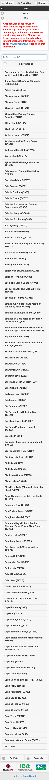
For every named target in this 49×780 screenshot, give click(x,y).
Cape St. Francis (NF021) (17, 704)
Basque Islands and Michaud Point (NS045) (22, 290)
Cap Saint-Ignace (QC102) (17, 619)
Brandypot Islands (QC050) (18, 541)
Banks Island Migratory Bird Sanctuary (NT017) (24, 245)
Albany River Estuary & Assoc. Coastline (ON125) (20, 115)
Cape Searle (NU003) (15, 698)
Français (38, 758)
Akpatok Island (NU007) (16, 108)
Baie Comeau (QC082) (15, 186)
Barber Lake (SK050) (15, 258)
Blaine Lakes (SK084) (15, 481)
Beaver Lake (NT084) (15, 364)
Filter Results (26, 64)
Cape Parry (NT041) (14, 686)
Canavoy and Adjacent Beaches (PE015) (21, 600)
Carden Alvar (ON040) (15, 728)
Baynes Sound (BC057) (16, 336)
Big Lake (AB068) (13, 436)
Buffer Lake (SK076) (14, 568)
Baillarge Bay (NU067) (15, 225)
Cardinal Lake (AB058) (16, 734)
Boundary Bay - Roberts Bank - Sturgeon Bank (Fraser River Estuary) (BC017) (23, 526)
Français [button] (43, 3)
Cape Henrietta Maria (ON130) (19, 667)
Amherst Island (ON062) (16, 135)
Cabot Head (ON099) (15, 574)
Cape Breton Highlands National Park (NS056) (23, 639)
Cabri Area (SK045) (14, 580)
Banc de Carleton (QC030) (17, 237)
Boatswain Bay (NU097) (16, 505)
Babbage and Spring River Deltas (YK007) (21, 172)
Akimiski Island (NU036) (16, 96)
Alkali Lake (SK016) (14, 129)
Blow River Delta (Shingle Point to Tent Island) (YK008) (24, 488)
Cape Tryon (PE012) (14, 716)
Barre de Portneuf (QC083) (18, 277)
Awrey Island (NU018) (15, 156)
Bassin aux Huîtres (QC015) (18, 298)
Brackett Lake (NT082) (15, 535)
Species (25, 13)
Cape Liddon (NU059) (15, 673)
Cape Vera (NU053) (14, 722)
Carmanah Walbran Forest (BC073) (22, 740)
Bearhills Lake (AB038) (16, 358)
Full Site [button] (8, 3)
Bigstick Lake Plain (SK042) (18, 457)
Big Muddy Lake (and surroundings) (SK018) (23, 443)
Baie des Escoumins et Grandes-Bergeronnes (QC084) (21, 205)
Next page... (10, 746)
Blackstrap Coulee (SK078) (18, 475)
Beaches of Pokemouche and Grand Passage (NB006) (23, 344)
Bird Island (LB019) (14, 463)
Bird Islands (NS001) (15, 469)
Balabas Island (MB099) (16, 231)
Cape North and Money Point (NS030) (23, 680)
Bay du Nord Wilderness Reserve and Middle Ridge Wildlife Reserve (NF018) (24, 329)
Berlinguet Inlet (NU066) (16, 394)
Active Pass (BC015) (15, 90)
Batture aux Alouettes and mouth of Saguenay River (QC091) (22, 305)
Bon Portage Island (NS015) (18, 511)
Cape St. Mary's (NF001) (16, 710)
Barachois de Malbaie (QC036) (20, 252)
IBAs (26, 8)
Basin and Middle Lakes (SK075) (21, 283)
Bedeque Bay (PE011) (15, 376)
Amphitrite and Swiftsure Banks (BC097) (20, 142)
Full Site (14, 758)
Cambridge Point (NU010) (17, 586)
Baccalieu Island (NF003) (17, 180)
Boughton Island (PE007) (17, 517)
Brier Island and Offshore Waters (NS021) (21, 548)
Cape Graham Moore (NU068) (19, 655)
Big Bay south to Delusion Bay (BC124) (20, 413)
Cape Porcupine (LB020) (17, 692)
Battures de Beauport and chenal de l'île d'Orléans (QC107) (23, 320)
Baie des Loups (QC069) (17, 213)
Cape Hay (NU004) (13, 661)
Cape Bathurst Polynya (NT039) (20, 632)
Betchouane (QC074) (15, 400)
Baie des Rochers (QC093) (18, 219)
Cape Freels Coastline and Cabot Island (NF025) (21, 648)
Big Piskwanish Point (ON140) (19, 451)
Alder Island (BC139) (15, 123)
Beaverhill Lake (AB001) (16, 370)
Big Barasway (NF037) (15, 406)
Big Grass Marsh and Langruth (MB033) (20, 428)
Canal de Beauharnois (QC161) (20, 592)
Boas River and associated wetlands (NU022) (23, 497)
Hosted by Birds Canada (24, 776)
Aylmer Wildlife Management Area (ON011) (21, 163)
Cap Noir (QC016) (13, 613)
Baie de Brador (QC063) (16, 192)
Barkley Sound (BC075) (16, 264)
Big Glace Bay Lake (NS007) (18, 421)
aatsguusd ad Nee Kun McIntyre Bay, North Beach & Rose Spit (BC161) (24, 73)
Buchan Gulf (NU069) (15, 556)
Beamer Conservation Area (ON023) (22, 351)
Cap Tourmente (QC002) (16, 625)
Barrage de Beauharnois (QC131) (21, 271)
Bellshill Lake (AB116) (15, 388)
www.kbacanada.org (20, 44)
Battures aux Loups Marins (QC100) (22, 313)
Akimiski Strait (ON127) (16, 102)
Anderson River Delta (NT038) (19, 150)
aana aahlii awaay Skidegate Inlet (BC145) (22, 82)
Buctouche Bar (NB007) (16, 562)
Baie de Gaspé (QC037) (16, 198)
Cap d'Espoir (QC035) (15, 607)
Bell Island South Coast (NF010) (20, 382)
